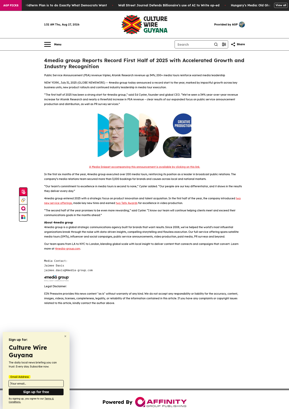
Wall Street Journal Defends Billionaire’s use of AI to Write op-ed (168, 5)
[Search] (216, 44)
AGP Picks (10, 5)
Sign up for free (36, 392)
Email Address (19, 377)
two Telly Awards (126, 203)
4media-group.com (67, 248)
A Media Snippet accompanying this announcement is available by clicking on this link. (144, 166)
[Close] (65, 336)
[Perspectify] (23, 200)
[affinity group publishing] (23, 208)
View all (281, 5)
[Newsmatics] (23, 217)
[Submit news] (23, 192)
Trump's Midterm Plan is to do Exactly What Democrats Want (59, 5)
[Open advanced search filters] (224, 44)
